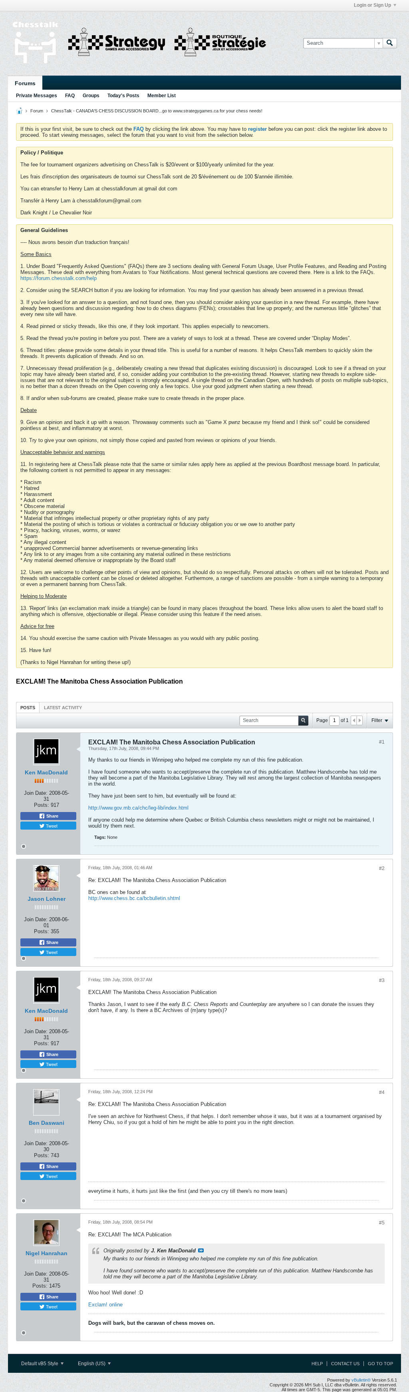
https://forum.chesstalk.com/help (58, 278)
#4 (382, 1092)
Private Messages (36, 95)
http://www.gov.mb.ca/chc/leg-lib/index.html (138, 808)
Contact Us (345, 1363)
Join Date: (36, 793)
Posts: (41, 805)
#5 (382, 1223)
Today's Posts (123, 95)
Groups (91, 95)
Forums (25, 83)
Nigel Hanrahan (47, 1253)
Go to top (380, 1363)
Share (51, 816)
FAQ (70, 95)
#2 (382, 868)
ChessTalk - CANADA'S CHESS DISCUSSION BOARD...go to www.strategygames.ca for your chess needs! (156, 110)
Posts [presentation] (27, 707)
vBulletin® (361, 1380)
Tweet (51, 825)
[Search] (390, 43)
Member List (161, 95)
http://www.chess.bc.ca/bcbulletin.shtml (134, 898)
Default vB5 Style (40, 1363)
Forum (36, 110)
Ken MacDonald (46, 772)
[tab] (28, 707)
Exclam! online (105, 1305)
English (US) (92, 1363)
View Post (201, 1250)
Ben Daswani (46, 1123)
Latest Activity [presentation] (63, 707)
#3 (382, 980)
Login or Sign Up (372, 5)
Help (317, 1363)
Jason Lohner (47, 899)
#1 (382, 742)
